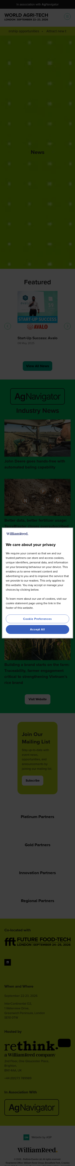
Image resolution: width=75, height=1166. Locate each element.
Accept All (37, 629)
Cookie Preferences (37, 619)
